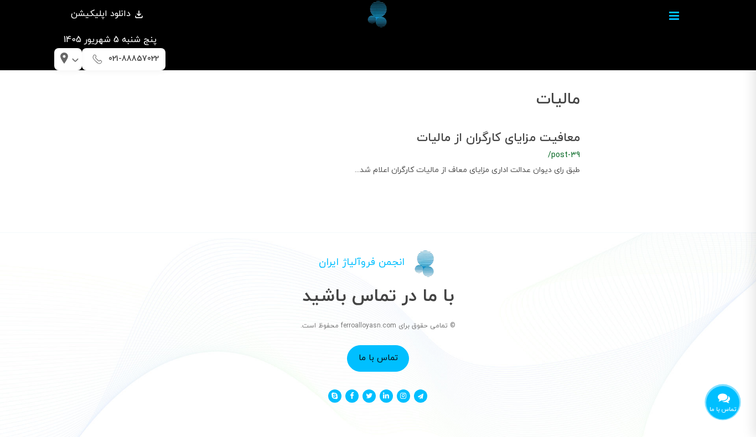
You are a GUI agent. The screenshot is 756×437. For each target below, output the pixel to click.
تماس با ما (378, 358)
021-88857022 (133, 59)
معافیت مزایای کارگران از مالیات (498, 138)
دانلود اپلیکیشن (102, 14)
